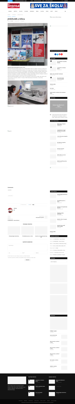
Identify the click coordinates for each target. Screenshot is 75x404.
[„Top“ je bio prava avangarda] (53, 138)
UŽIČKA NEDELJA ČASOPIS (49, 0)
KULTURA (42, 11)
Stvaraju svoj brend (60, 148)
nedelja (15, 208)
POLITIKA (20, 11)
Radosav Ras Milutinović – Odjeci (21, 0)
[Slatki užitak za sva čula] (53, 156)
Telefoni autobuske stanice (40, 386)
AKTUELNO (14, 14)
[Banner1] (58, 273)
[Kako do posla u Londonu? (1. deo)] (64, 355)
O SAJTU (32, 0)
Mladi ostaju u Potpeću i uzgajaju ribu (61, 124)
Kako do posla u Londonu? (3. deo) (54, 342)
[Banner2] (58, 288)
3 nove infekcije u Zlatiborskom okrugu (59, 243)
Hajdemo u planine (53, 366)
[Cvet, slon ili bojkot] (31, 394)
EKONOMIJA (32, 11)
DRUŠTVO (15, 11)
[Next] (14, 1)
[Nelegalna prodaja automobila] (53, 215)
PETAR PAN (20, 400)
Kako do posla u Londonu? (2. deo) (54, 348)
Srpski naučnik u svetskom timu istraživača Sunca (57, 93)
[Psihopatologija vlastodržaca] (14, 230)
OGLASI (43, 0)
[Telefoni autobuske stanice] (31, 388)
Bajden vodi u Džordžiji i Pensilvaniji (56, 73)
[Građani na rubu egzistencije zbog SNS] (41, 230)
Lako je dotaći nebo (53, 335)
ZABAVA (48, 400)
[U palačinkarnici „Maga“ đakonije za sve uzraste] (53, 132)
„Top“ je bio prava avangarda (62, 136)
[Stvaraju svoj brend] (53, 150)
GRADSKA (10, 11)
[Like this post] (29, 204)
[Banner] (58, 304)
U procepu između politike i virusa (59, 250)
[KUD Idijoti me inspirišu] (53, 144)
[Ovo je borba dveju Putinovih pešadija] (53, 80)
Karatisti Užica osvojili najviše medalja (61, 226)
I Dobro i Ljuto (53, 331)
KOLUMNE (26, 11)
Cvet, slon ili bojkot (38, 392)
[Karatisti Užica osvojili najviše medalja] (53, 227)
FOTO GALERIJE (53, 400)
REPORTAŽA (31, 400)
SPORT (51, 11)
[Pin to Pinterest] (32, 204)
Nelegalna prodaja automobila (60, 214)
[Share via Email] (33, 204)
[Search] (66, 11)
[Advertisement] (58, 41)
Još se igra (52, 88)
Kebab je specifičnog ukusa (62, 161)
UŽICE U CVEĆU (43, 400)
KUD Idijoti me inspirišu (61, 142)
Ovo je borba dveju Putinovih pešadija (60, 78)
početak (9, 14)
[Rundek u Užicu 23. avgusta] (53, 221)
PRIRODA (25, 400)
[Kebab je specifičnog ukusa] (53, 163)
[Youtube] (65, 1)
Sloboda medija (52, 84)
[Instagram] (64, 1)
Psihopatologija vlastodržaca (14, 236)
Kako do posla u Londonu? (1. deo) (54, 354)
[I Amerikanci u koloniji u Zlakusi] (53, 69)
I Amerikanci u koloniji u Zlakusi (61, 68)
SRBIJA (37, 11)
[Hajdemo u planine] (64, 368)
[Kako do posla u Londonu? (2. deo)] (64, 349)
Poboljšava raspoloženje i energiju (59, 254)
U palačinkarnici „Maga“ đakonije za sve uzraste (61, 131)
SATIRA (47, 11)
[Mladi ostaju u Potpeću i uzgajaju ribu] (53, 125)
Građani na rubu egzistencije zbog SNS (41, 237)
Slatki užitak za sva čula (61, 154)
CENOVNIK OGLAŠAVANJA (37, 0)
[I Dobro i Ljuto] (58, 324)
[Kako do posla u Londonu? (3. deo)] (64, 343)
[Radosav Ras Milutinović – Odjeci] (52, 382)
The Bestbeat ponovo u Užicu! (27, 236)
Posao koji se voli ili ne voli (59, 252)
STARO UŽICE (36, 400)
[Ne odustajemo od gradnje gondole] (53, 63)
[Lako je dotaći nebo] (64, 337)
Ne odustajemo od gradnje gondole (62, 62)
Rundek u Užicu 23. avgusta (62, 219)
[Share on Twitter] (31, 204)
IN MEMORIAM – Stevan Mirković (59, 239)
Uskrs (51, 243)
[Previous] (13, 1)
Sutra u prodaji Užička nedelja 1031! (59, 245)
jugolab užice (10, 195)
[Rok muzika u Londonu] (64, 362)
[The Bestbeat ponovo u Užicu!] (27, 230)
